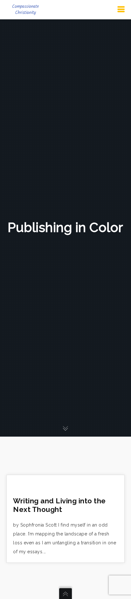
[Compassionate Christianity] (25, 9)
